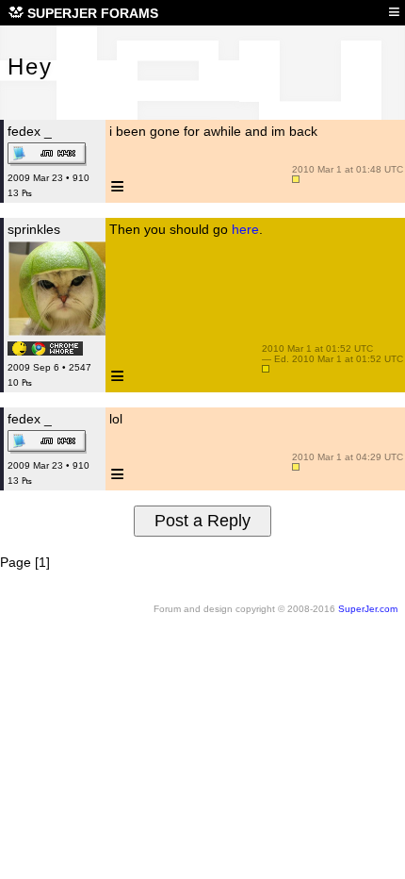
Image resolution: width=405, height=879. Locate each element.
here (245, 229)
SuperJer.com (367, 609)
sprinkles (34, 229)
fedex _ (30, 131)
